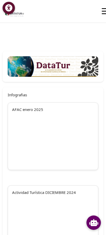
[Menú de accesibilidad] (9, 8)
